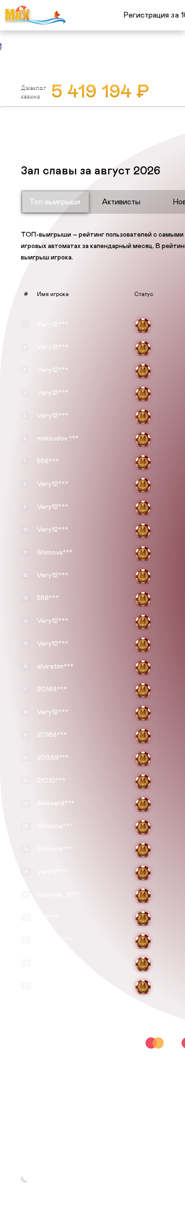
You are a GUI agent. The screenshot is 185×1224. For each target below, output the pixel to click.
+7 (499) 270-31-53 (56, 1180)
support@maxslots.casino (63, 1168)
